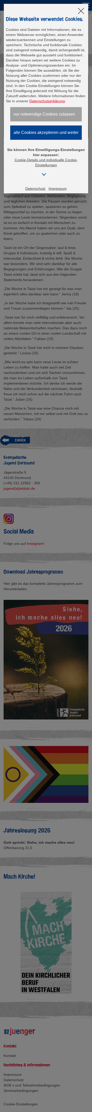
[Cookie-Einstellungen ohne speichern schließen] (81, 11)
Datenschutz (35, 188)
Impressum (58, 188)
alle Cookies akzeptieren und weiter (46, 132)
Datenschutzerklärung (47, 101)
